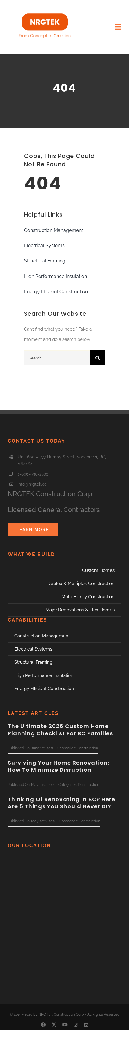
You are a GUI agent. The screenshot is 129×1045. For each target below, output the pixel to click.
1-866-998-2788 (33, 474)
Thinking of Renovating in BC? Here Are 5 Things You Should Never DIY (61, 802)
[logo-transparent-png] (45, 8)
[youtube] (65, 1024)
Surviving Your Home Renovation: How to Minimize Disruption (58, 766)
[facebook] (43, 1024)
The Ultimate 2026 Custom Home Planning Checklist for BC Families (60, 729)
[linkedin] (86, 1024)
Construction (87, 748)
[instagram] (76, 1024)
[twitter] (54, 1024)
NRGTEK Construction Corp (50, 494)
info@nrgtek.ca (32, 484)
